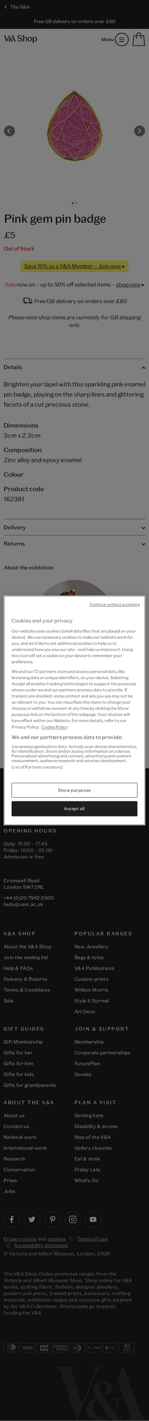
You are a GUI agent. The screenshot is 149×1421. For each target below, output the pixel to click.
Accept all (74, 808)
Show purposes (74, 790)
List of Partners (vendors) (37, 767)
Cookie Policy (54, 727)
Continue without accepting (115, 604)
